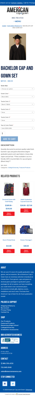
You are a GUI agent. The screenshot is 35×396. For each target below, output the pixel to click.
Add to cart (9, 139)
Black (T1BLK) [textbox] (6, 104)
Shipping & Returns (8, 306)
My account (5, 308)
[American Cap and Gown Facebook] (5, 383)
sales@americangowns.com (11, 371)
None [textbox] (3, 112)
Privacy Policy (6, 310)
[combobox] (17, 88)
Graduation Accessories (9, 329)
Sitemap (29, 390)
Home (4, 26)
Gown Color (5, 93)
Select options (8, 213)
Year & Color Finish (7, 125)
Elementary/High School (9, 325)
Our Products (6, 321)
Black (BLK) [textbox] (5, 97)
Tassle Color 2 (5, 109)
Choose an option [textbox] (7, 89)
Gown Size (4, 86)
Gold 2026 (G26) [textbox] (7, 128)
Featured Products (14, 26)
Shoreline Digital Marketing (24, 394)
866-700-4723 (7, 363)
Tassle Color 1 (5, 101)
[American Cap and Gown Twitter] (13, 383)
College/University (13, 167)
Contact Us (5, 312)
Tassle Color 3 (5, 117)
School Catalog (16, 3)
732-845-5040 (6, 367)
